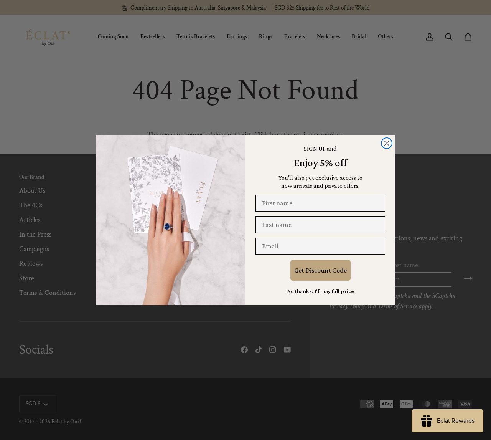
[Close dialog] (386, 143)
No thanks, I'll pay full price (320, 291)
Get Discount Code (320, 270)
